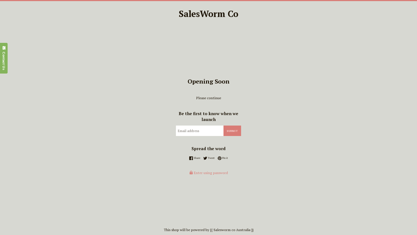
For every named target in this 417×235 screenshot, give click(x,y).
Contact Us (4, 60)
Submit (232, 131)
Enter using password (210, 172)
